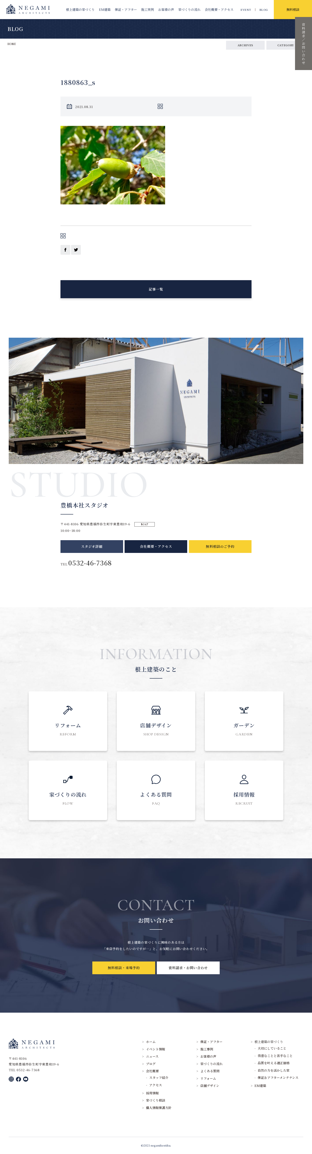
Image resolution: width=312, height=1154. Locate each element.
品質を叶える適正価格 (274, 1063)
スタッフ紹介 (158, 1077)
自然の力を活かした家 (274, 1070)
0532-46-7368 (90, 562)
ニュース (152, 1056)
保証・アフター (126, 9)
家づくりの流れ (189, 9)
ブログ (151, 1063)
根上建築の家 (80, 9)
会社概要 (219, 9)
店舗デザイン (209, 1085)
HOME (11, 44)
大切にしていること (272, 1048)
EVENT (245, 9)
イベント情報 (155, 1049)
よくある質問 (209, 1071)
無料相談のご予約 (220, 546)
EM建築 (105, 9)
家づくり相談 (155, 1100)
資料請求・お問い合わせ (188, 967)
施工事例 (206, 1049)
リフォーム (208, 1078)
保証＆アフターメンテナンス (278, 1077)
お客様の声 (166, 9)
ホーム (151, 1041)
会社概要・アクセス (156, 546)
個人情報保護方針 (158, 1107)
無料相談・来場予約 (124, 967)
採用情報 (152, 1093)
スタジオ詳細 (92, 546)
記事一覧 (156, 289)
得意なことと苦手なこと (275, 1055)
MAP (144, 524)
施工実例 (147, 9)
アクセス (155, 1085)
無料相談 (293, 9)
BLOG (263, 9)
